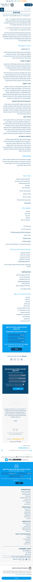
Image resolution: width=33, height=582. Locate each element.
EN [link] (7, 1)
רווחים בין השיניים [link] (23, 281)
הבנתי (16, 578)
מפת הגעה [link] (28, 537)
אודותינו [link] (29, 536)
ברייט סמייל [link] (28, 525)
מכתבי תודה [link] (28, 540)
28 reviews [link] (9, 439)
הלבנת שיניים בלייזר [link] (26, 494)
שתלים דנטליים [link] (27, 526)
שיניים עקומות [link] (27, 512)
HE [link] (12, 1)
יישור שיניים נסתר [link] (27, 501)
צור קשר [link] (27, 553)
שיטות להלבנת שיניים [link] (26, 491)
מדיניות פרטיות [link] (27, 544)
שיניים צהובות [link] (27, 238)
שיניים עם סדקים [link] (23, 261)
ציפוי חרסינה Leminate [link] (25, 498)
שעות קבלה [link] (27, 203)
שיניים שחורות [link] (27, 513)
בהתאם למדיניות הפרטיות (20, 574)
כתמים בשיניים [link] (26, 241)
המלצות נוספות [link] (18, 434)
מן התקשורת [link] (28, 542)
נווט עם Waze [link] (16, 559)
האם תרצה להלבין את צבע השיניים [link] (21, 232)
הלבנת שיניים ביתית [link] (26, 493)
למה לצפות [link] (24, 49)
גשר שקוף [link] (28, 502)
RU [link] (9, 1)
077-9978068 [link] (23, 1)
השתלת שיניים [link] (27, 504)
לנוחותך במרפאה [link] (27, 539)
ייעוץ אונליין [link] (28, 531)
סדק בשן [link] (29, 518)
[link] (2, 10)
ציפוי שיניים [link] (28, 496)
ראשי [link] (29, 9)
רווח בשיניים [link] (28, 510)
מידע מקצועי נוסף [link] (27, 529)
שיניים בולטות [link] (26, 272)
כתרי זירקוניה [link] (28, 499)
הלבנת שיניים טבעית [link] (26, 528)
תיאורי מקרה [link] (11, 434)
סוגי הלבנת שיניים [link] (27, 523)
